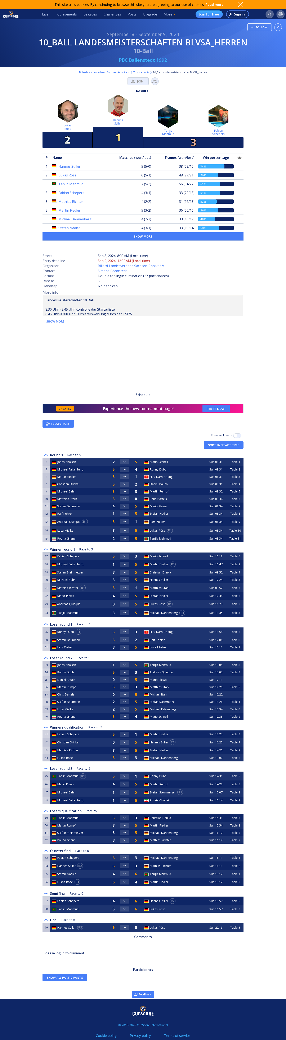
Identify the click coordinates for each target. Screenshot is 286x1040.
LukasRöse (68, 127)
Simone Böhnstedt (112, 271)
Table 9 (235, 522)
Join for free (209, 14)
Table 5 (235, 491)
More (168, 14)
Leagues (90, 14)
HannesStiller (118, 121)
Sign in (239, 14)
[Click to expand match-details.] (124, 461)
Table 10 (235, 530)
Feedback (145, 994)
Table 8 (235, 514)
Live (45, 14)
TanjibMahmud (168, 132)
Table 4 (235, 484)
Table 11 (235, 538)
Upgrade (150, 14)
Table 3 (235, 477)
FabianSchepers (218, 132)
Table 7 (235, 506)
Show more (143, 236)
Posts (132, 14)
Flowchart (60, 424)
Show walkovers (222, 435)
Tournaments (66, 14)
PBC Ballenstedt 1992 (143, 60)
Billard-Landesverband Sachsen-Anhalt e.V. (104, 72)
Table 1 (235, 462)
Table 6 (235, 499)
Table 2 (235, 469)
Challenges (112, 14)
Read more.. (215, 4)
